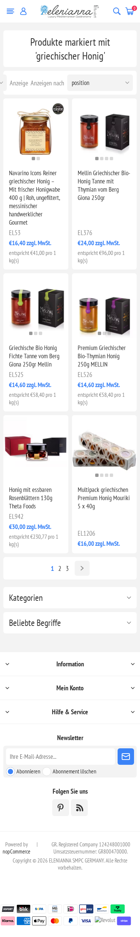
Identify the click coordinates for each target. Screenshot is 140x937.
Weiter (82, 568)
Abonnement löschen (74, 771)
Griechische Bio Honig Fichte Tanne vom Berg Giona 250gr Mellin (34, 356)
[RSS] (79, 807)
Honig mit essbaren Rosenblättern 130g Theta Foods (30, 498)
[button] (33, 158)
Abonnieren (28, 771)
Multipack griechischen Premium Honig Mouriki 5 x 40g (104, 498)
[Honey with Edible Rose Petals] (35, 447)
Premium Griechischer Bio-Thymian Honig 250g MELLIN (102, 356)
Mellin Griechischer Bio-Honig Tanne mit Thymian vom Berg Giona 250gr (104, 185)
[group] (35, 130)
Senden (126, 756)
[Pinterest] (60, 807)
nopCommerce (16, 851)
